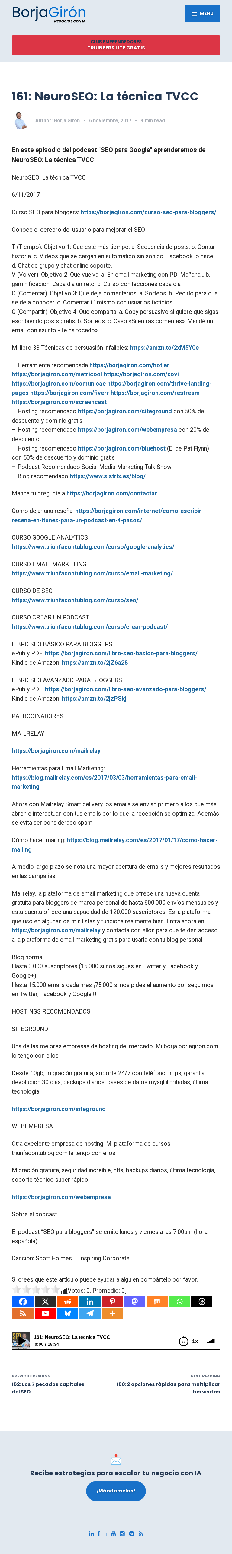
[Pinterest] (112, 1301)
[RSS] (23, 1313)
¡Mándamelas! (116, 1490)
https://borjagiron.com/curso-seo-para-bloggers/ (148, 212)
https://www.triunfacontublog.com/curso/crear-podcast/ (90, 626)
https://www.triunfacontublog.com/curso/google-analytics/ (93, 546)
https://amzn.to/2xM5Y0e (164, 347)
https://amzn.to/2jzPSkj (94, 698)
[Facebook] (23, 1301)
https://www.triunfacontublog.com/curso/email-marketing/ (92, 573)
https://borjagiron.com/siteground (125, 411)
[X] (45, 1301)
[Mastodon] (134, 1301)
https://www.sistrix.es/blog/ (108, 476)
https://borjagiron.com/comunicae (59, 383)
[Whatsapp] (179, 1301)
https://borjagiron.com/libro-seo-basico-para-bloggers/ (121, 653)
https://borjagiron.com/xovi (141, 374)
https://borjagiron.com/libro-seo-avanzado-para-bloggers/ (125, 689)
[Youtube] (45, 1313)
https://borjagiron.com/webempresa (127, 429)
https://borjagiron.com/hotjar (129, 365)
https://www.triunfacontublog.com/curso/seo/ (75, 600)
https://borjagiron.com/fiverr (69, 393)
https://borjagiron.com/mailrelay (56, 750)
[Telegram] (90, 1313)
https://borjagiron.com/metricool (57, 374)
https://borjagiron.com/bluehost (122, 448)
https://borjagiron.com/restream (155, 393)
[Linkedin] (90, 1301)
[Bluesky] (67, 1313)
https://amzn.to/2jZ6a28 (95, 662)
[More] (112, 1313)
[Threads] (201, 1301)
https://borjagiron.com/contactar (111, 493)
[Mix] (157, 1301)
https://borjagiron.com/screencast (59, 402)
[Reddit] (67, 1301)
